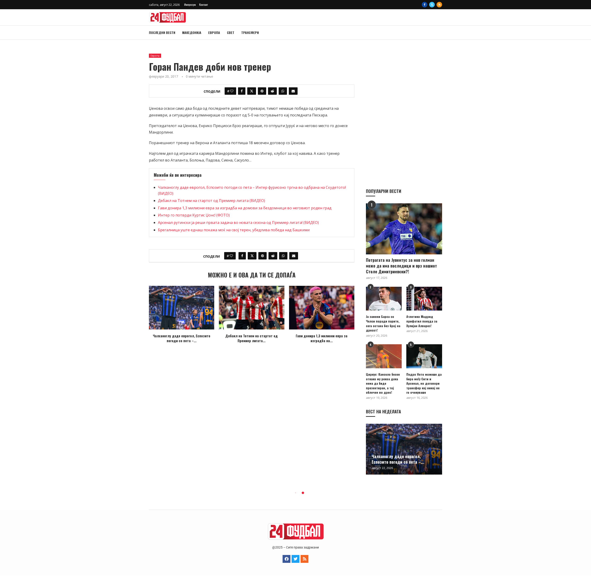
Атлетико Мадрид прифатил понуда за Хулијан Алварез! (421, 321)
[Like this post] (231, 91)
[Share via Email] (293, 91)
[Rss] (439, 4)
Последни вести (162, 32)
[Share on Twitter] (251, 91)
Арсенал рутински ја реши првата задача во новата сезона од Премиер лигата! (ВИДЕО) (238, 222)
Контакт (203, 4)
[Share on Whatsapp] (283, 91)
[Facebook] (424, 4)
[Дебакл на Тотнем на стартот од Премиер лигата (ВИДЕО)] (251, 307)
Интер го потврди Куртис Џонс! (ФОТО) (194, 215)
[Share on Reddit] (272, 91)
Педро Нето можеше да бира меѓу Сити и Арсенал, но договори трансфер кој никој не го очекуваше (424, 383)
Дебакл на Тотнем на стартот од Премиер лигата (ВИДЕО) (211, 200)
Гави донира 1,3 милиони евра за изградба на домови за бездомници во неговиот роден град (245, 207)
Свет (230, 32)
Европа (214, 32)
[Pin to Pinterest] (262, 91)
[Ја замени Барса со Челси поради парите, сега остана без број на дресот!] (384, 299)
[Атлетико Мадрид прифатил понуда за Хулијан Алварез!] (424, 299)
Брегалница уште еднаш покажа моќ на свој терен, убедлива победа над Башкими (234, 229)
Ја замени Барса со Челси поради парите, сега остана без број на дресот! (383, 323)
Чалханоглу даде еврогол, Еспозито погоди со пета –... (181, 338)
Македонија (191, 32)
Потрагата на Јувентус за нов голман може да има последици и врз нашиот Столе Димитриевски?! (401, 265)
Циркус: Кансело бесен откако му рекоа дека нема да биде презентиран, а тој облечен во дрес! (383, 383)
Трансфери (250, 32)
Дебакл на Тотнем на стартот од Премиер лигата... (251, 338)
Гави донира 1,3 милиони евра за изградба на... (321, 338)
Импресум (190, 4)
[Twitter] (432, 4)
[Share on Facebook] (241, 91)
